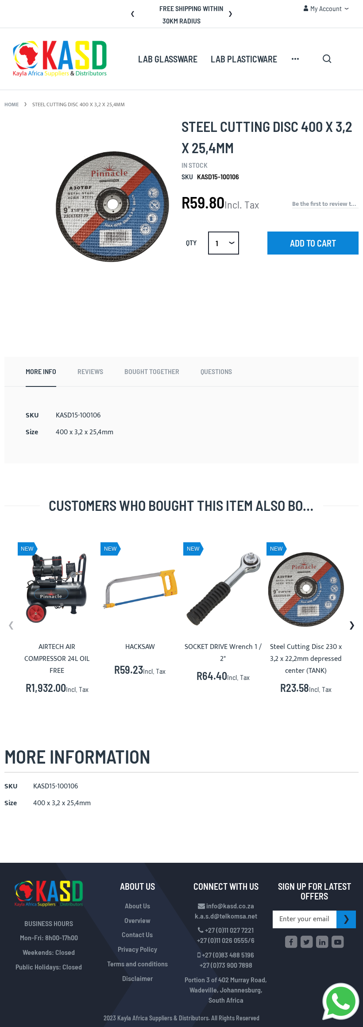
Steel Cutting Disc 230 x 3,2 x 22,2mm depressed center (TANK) (306, 659)
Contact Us (137, 934)
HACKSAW (140, 647)
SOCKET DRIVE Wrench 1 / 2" (223, 653)
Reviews (90, 371)
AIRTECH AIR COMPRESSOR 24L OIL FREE (56, 659)
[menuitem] (167, 59)
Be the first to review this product (325, 204)
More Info (41, 371)
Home (11, 104)
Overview (137, 920)
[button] (326, 8)
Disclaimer (137, 978)
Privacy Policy (137, 949)
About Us (137, 905)
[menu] (219, 58)
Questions (216, 371)
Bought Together (151, 371)
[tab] (41, 372)
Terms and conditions (137, 963)
